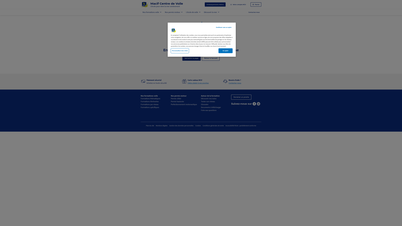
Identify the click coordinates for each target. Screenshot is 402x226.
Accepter (225, 51)
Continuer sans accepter (224, 27)
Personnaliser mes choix (180, 51)
